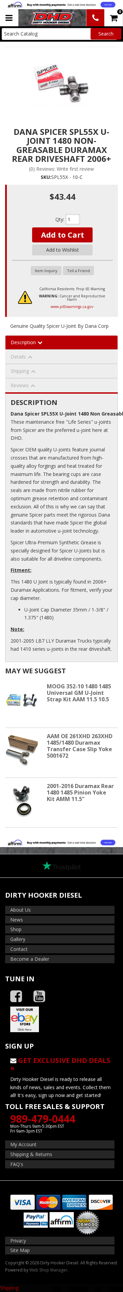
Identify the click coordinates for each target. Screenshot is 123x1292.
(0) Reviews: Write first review (61, 169)
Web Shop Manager (48, 1270)
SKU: (46, 177)
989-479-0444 (42, 1119)
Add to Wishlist (62, 250)
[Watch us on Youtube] (39, 996)
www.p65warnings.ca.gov (72, 306)
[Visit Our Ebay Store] (61, 1019)
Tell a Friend (78, 270)
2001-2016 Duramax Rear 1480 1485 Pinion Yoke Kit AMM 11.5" (80, 792)
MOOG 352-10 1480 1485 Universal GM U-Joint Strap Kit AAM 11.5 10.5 (79, 693)
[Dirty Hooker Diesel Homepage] (51, 17)
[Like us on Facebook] (16, 996)
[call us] (95, 17)
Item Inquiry (46, 270)
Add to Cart (62, 234)
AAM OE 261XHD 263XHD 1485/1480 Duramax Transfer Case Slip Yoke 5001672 (79, 746)
